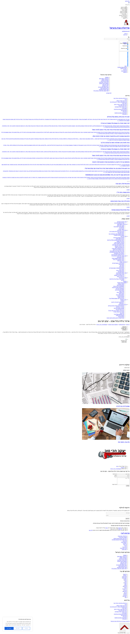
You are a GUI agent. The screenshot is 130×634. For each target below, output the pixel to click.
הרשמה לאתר (124, 542)
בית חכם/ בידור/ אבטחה (119, 275)
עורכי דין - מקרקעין (120, 306)
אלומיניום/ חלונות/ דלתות (119, 243)
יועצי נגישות (121, 266)
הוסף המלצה (126, 367)
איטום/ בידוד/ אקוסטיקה (119, 253)
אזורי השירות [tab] (124, 328)
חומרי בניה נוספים (120, 241)
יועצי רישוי (122, 265)
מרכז (117, 466)
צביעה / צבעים (121, 283)
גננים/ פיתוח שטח (120, 285)
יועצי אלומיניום (121, 271)
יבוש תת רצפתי (121, 297)
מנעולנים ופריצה (120, 296)
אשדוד (125, 585)
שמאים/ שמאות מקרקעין (119, 308)
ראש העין (125, 596)
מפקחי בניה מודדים (105, 81)
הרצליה (125, 582)
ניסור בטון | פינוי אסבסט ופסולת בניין (116, 298)
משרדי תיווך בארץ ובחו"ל (119, 311)
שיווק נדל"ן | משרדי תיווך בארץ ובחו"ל (116, 310)
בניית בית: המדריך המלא (122, 100)
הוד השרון (125, 588)
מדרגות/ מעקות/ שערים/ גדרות (117, 254)
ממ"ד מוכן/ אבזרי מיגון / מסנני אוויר (117, 251)
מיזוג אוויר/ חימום (120, 276)
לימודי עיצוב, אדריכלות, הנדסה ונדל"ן (101, 90)
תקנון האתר (124, 549)
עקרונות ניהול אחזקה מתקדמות (120, 109)
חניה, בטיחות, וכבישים (119, 246)
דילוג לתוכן (127, 1)
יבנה (126, 597)
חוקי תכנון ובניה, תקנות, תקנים (120, 104)
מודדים (122, 280)
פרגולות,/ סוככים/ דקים (119, 242)
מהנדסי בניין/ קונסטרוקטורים (118, 263)
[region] (17, 624)
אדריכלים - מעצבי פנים (104, 78)
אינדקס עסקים (122, 324)
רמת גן (125, 580)
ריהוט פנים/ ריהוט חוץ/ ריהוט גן (117, 302)
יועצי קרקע (121, 269)
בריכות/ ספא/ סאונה (120, 238)
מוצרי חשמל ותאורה (120, 274)
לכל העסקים (108, 93)
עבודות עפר (121, 291)
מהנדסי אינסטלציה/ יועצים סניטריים (116, 268)
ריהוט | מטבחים (105, 85)
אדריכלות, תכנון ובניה (122, 536)
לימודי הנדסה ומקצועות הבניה (118, 258)
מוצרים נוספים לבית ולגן (119, 223)
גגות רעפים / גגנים (120, 292)
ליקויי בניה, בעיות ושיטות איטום (120, 538)
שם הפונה (115, 474)
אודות (125, 33)
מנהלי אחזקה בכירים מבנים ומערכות (119, 539)
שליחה (127, 485)
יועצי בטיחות (121, 264)
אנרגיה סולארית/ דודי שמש (118, 249)
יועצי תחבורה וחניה (120, 270)
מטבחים (122, 300)
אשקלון (125, 593)
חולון (126, 581)
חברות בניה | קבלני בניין (104, 82)
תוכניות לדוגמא (124, 68)
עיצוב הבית (124, 108)
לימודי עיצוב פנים (120, 257)
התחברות (125, 543)
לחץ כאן (120, 529)
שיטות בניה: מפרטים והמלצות (120, 112)
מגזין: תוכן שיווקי (123, 548)
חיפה (126, 584)
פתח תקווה (124, 576)
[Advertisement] (65, 54)
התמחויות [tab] (124, 329)
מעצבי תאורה (121, 229)
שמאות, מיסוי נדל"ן (123, 537)
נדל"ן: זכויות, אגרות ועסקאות (121, 106)
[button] (128, 2)
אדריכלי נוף (121, 227)
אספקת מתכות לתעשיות (119, 235)
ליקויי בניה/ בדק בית (120, 309)
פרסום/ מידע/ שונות (120, 315)
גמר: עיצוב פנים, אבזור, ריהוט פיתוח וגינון (118, 102)
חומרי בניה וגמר (105, 84)
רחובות (125, 579)
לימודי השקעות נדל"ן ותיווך (118, 259)
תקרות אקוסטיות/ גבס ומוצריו (118, 248)
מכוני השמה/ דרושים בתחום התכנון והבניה (115, 317)
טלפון (115, 475)
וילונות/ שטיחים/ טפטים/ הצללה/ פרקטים (115, 240)
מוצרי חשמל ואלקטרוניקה (103, 87)
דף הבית (127, 324)
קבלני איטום (121, 293)
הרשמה (119, 527)
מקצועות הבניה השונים (104, 83)
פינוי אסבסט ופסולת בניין (119, 314)
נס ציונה (125, 595)
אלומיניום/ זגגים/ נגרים (119, 289)
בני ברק (125, 590)
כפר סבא (125, 586)
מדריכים (125, 69)
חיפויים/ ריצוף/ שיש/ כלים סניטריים (117, 252)
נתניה (126, 587)
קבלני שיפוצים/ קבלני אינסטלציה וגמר (116, 233)
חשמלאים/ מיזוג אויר (120, 288)
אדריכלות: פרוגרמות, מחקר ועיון (120, 98)
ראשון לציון (124, 577)
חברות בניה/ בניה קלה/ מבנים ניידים (116, 231)
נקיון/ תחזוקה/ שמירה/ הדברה (118, 287)
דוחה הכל (18, 628)
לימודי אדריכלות (120, 260)
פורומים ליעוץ (124, 70)
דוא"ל (115, 476)
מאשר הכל (9, 628)
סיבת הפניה (114, 484)
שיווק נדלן (125, 111)
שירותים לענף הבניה (104, 88)
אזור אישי (125, 540)
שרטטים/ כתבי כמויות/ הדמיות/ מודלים (116, 305)
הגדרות (26, 628)
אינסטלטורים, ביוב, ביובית (118, 286)
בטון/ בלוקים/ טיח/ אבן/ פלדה (118, 244)
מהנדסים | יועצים (105, 79)
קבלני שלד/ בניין (121, 232)
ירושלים (125, 575)
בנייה (126, 99)
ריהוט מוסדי (121, 303)
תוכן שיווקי (124, 114)
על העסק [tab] (124, 326)
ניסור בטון (122, 313)
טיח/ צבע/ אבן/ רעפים (119, 247)
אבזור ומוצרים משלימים (104, 89)
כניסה (106, 527)
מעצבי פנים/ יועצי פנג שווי (119, 226)
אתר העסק (124, 341)
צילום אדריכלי (124, 110)
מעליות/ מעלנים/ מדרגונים (118, 237)
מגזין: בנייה (124, 547)
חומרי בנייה (124, 103)
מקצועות (107, 77)
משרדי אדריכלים (120, 225)
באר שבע (125, 591)
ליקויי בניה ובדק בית (123, 105)
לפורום (128, 189)
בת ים (125, 592)
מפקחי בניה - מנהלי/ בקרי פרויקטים (117, 279)
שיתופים (125, 72)
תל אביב (122, 467)
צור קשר (125, 34)
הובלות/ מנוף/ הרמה (120, 294)
